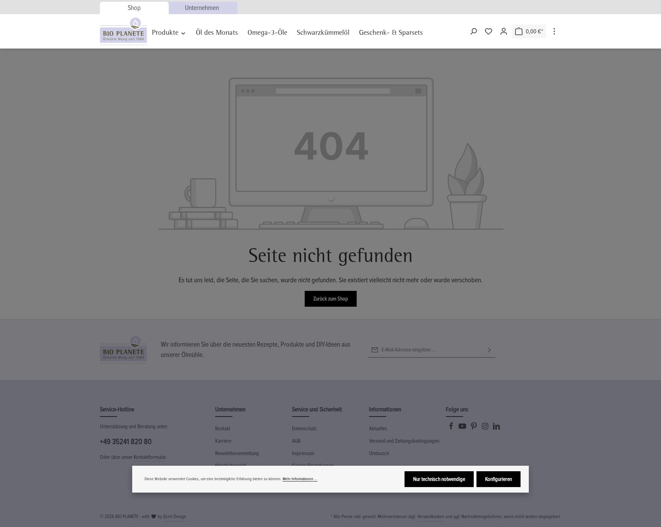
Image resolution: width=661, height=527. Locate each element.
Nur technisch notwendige (439, 479)
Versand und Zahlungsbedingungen (404, 441)
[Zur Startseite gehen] (123, 31)
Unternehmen (202, 8)
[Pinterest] (474, 428)
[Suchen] (473, 31)
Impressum (303, 453)
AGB (296, 441)
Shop (134, 8)
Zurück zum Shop (330, 298)
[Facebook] (451, 428)
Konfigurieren (498, 479)
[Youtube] (463, 428)
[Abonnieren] (489, 350)
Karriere (223, 441)
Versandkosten (430, 516)
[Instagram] (485, 428)
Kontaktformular (150, 457)
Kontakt (222, 428)
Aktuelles (378, 428)
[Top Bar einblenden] (554, 31)
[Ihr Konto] (504, 31)
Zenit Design (174, 516)
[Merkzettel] (488, 31)
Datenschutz (304, 428)
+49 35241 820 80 (125, 441)
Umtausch (379, 453)
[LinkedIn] (496, 428)
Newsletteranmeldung (237, 453)
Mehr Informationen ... (300, 479)
